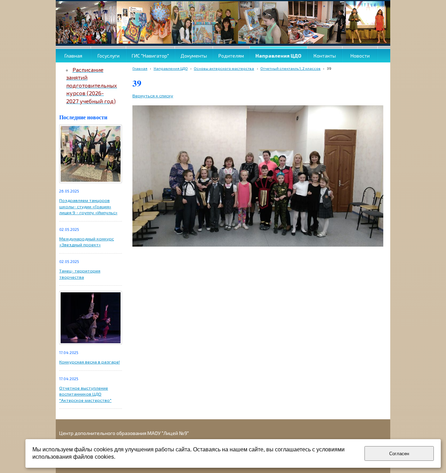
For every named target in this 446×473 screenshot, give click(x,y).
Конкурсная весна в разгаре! (89, 362)
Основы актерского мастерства (224, 68)
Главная (139, 68)
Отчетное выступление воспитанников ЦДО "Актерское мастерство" (85, 394)
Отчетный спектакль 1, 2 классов (290, 68)
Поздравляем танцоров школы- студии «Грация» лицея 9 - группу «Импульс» (88, 206)
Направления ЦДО (171, 68)
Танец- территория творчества (79, 274)
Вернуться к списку (152, 95)
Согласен (399, 453)
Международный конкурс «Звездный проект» (86, 242)
